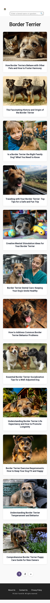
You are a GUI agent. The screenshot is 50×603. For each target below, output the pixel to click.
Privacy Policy (36, 590)
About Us (11, 590)
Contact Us (23, 590)
